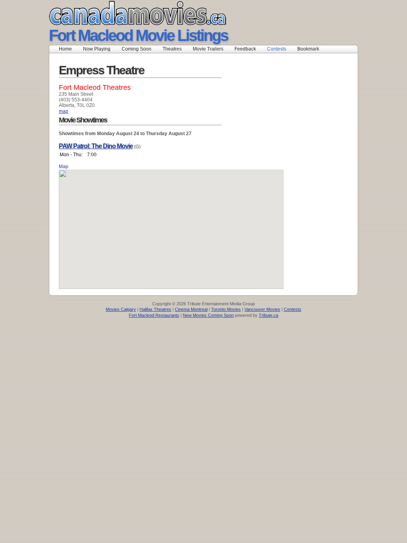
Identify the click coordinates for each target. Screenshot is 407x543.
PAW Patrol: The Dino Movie (96, 146)
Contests (276, 49)
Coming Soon (136, 49)
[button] (171, 225)
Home (65, 49)
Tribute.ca (268, 315)
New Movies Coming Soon (208, 315)
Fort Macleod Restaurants (154, 315)
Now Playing (96, 49)
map (63, 111)
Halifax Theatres (155, 309)
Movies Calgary (121, 309)
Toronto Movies (226, 309)
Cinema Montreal (191, 309)
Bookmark (310, 49)
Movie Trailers (208, 49)
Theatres (172, 49)
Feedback (245, 49)
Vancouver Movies (262, 309)
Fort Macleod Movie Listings (138, 35)
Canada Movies (126, 13)
